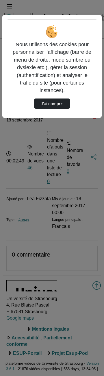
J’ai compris (52, 103)
